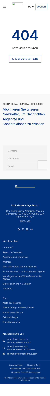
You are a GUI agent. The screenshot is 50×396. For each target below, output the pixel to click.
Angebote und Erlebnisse (15, 257)
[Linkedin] (27, 229)
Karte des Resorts (12, 303)
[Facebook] (19, 229)
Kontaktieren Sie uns (13, 312)
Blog (5, 298)
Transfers (7, 288)
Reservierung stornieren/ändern (18, 307)
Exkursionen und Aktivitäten (17, 283)
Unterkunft (8, 247)
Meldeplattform (33, 365)
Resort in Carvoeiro (12, 252)
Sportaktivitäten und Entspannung (20, 266)
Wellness (7, 261)
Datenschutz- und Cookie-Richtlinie (25, 368)
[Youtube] (31, 229)
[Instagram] (23, 229)
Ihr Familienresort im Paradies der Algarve (24, 271)
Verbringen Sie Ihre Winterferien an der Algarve (22, 277)
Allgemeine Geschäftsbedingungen (25, 372)
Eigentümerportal (11, 322)
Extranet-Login (10, 317)
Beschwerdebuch (16, 365)
